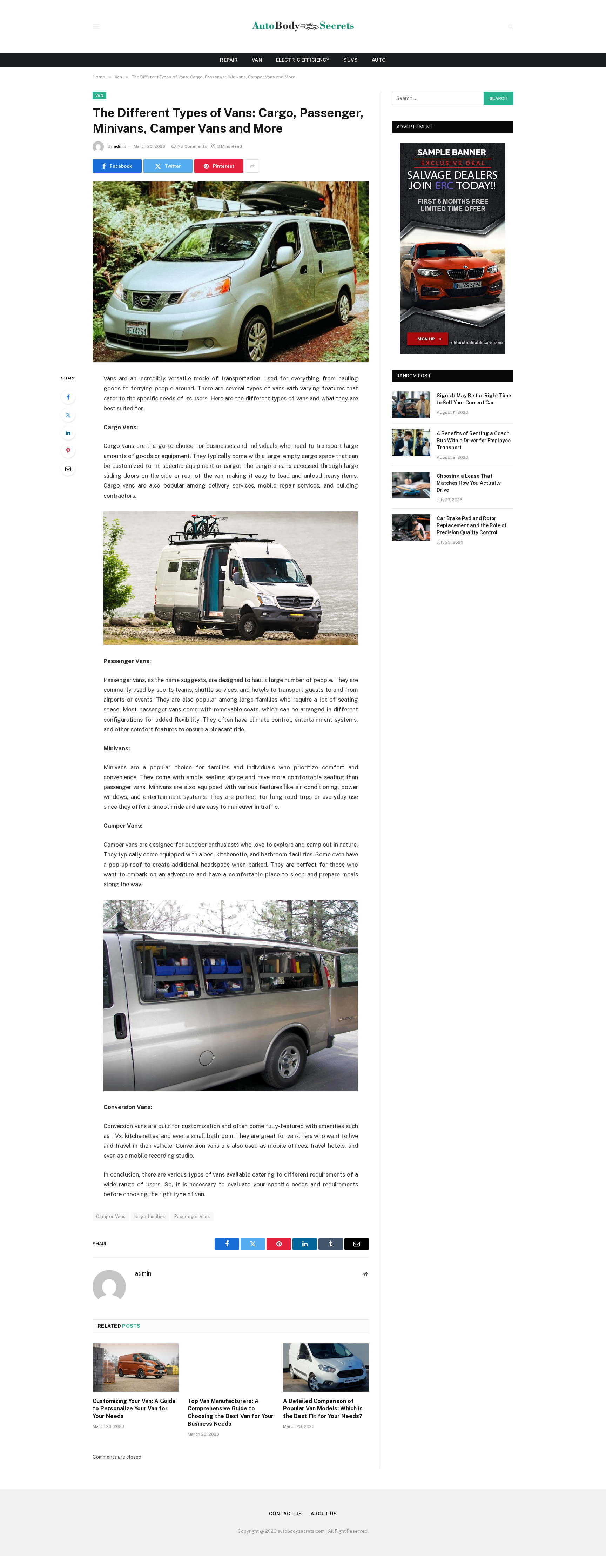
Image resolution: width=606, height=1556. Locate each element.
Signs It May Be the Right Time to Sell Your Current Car (474, 399)
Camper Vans (111, 1216)
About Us (324, 1513)
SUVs (350, 60)
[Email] (68, 469)
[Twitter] (68, 415)
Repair (229, 60)
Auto (379, 60)
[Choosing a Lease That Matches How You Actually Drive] (411, 485)
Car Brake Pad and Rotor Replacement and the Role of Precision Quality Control (472, 525)
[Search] (510, 26)
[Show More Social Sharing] (252, 166)
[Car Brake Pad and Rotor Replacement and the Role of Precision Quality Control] (411, 527)
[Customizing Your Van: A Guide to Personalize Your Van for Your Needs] (136, 1367)
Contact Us (285, 1513)
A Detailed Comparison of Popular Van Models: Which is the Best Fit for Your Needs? (323, 1409)
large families (149, 1216)
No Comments (192, 146)
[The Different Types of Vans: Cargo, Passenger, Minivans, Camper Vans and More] (231, 271)
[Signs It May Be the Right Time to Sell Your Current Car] (411, 404)
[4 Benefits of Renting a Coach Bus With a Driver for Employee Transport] (411, 442)
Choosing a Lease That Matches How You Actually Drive (469, 483)
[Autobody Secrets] (303, 26)
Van (257, 60)
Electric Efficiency (303, 60)
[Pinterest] (68, 451)
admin (120, 146)
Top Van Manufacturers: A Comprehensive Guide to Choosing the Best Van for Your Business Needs (231, 1412)
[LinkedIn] (68, 433)
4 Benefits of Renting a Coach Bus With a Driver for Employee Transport (474, 440)
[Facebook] (68, 397)
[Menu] (96, 26)
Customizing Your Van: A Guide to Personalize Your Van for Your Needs (134, 1409)
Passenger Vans (192, 1216)
